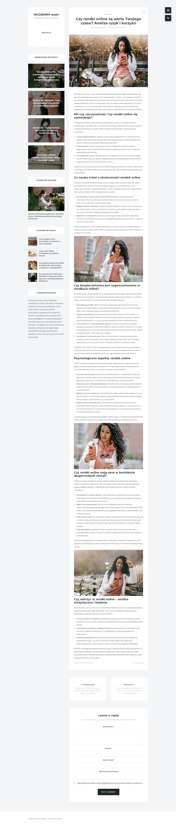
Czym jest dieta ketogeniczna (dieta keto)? (48, 253)
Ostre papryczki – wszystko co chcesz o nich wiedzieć (49, 241)
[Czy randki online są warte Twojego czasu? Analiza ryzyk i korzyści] (108, 61)
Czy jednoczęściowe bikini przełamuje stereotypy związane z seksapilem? (51, 265)
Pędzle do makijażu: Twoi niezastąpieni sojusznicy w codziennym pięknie (46, 103)
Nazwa (108, 748)
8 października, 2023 (117, 27)
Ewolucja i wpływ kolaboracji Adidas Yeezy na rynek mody (46, 157)
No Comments (137, 663)
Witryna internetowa (108, 771)
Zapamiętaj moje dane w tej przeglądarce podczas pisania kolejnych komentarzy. (110, 783)
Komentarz (108, 726)
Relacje (109, 14)
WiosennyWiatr (99, 27)
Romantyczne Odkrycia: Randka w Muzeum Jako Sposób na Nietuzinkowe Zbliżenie (51, 277)
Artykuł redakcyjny (86, 663)
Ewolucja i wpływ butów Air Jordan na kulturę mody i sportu (46, 130)
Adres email (108, 760)
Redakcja (46, 33)
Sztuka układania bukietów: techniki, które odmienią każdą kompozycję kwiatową (46, 216)
